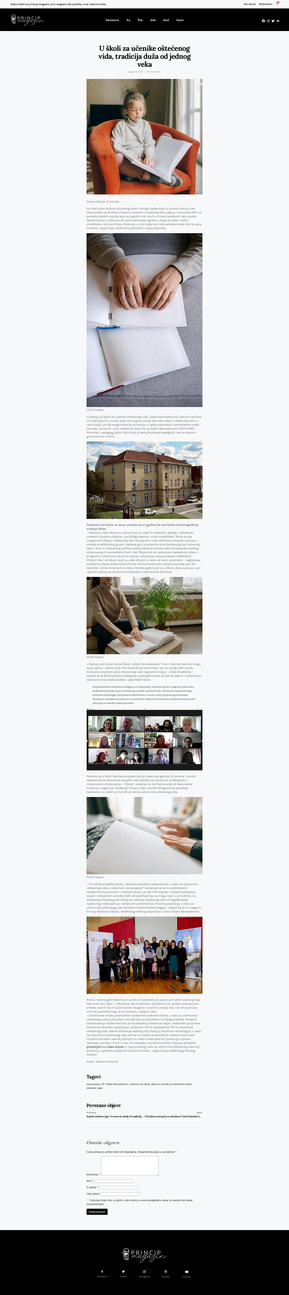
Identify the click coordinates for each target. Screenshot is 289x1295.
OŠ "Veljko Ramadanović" (115, 1084)
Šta (140, 20)
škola (147, 1084)
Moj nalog (250, 4)
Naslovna (112, 20)
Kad (166, 20)
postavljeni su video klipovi (105, 1047)
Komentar (93, 1174)
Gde (153, 20)
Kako (180, 20)
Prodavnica (265, 4)
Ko (128, 20)
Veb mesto (93, 1193)
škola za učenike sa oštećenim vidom (171, 1084)
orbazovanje (93, 1084)
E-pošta (92, 1187)
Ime (90, 1180)
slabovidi (91, 1088)
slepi (100, 1088)
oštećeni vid (136, 1084)
